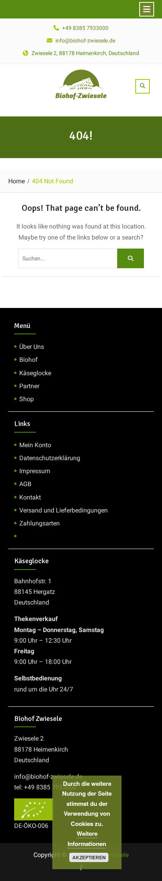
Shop (26, 399)
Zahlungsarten (39, 523)
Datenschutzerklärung (49, 458)
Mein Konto (35, 445)
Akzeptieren (89, 857)
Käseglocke (35, 373)
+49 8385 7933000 (85, 28)
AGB (25, 484)
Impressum (34, 471)
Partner (29, 386)
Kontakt (30, 497)
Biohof (28, 359)
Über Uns (31, 346)
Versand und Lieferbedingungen (63, 510)
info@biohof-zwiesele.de (85, 40)
